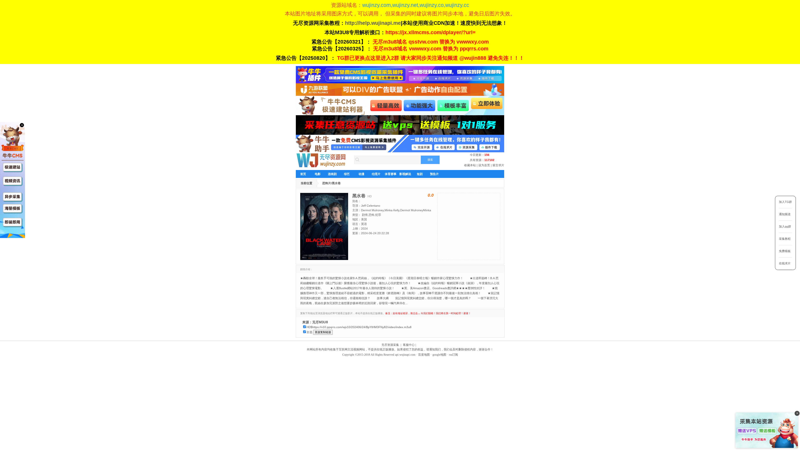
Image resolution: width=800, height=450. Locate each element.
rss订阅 (453, 354)
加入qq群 (785, 226)
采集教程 (785, 238)
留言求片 (498, 165)
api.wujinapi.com (405, 354)
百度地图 (424, 354)
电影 (318, 174)
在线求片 (785, 263)
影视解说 (405, 174)
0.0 (431, 195)
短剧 (420, 174)
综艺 (347, 174)
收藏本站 (470, 165)
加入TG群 (785, 202)
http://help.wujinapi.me (373, 23)
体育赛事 (390, 174)
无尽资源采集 (390, 344)
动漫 (361, 174)
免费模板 (785, 251)
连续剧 (332, 174)
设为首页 (484, 165)
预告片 (434, 174)
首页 (303, 174)
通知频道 (785, 214)
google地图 (439, 354)
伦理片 (376, 174)
